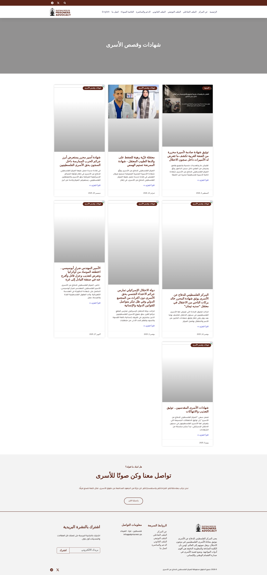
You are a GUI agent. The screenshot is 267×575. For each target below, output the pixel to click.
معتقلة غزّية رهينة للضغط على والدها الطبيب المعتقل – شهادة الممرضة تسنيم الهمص (136, 161)
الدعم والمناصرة (143, 11)
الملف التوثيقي (174, 11)
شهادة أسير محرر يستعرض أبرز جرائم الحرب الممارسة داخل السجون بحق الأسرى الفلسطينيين (80, 161)
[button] (65, 3)
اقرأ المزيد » (203, 180)
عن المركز (203, 11)
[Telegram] (51, 569)
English (106, 11)
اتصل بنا (115, 11)
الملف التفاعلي (189, 11)
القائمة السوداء (127, 11)
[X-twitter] (57, 569)
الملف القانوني (159, 11)
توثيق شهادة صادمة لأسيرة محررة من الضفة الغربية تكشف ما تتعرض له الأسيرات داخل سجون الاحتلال (188, 156)
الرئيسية (213, 11)
